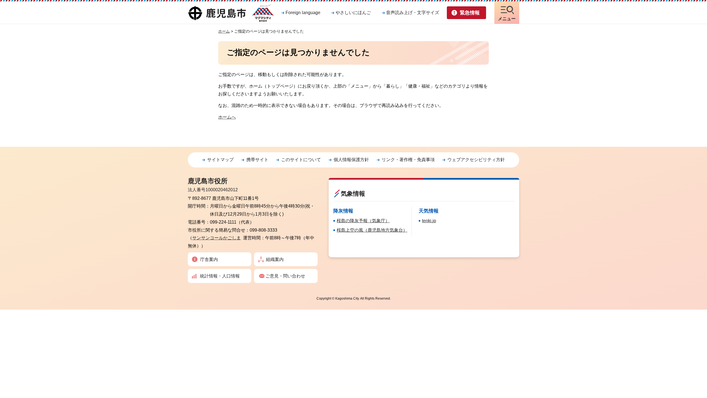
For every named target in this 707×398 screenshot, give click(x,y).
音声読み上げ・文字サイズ (412, 12)
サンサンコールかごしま (216, 237)
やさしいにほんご (353, 12)
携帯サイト (257, 159)
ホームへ (227, 117)
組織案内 (275, 259)
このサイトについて (301, 159)
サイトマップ (220, 159)
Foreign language (303, 12)
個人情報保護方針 (351, 159)
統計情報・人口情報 (220, 276)
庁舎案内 (209, 259)
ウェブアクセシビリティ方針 (476, 159)
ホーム (224, 31)
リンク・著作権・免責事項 (408, 159)
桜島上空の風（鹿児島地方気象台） (372, 230)
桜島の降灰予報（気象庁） (363, 220)
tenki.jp (429, 220)
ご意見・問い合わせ (285, 276)
